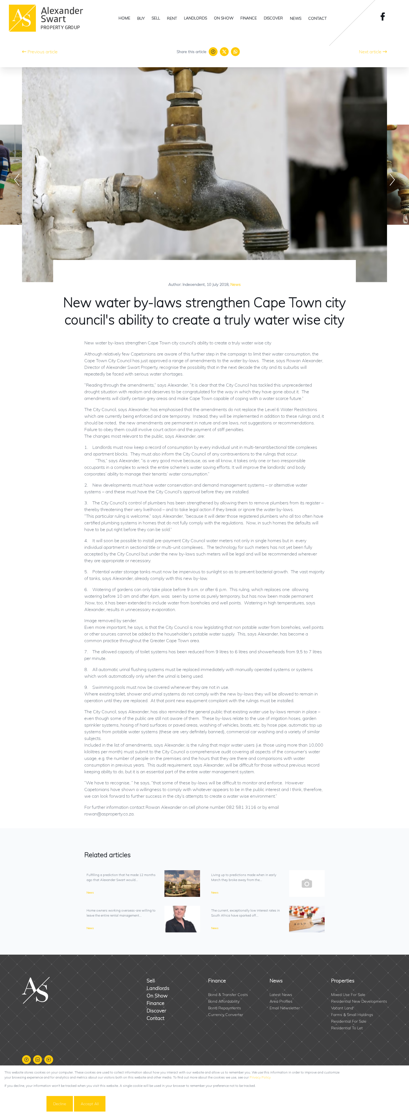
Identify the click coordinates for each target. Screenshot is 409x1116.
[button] (16, 180)
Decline (59, 1103)
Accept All (90, 1103)
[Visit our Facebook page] (385, 16)
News (235, 284)
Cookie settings (25, 1103)
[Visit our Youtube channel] (48, 1059)
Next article (370, 51)
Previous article (43, 51)
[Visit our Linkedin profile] (37, 1059)
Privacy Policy (260, 1077)
